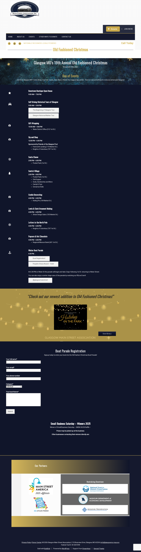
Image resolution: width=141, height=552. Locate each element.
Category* (9, 384)
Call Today (127, 43)
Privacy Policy (26, 542)
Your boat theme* (12, 392)
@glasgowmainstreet (40, 280)
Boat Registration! (39, 258)
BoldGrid (47, 548)
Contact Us (66, 37)
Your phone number (13, 376)
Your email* (10, 367)
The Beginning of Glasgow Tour (44, 110)
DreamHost (86, 548)
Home (10, 37)
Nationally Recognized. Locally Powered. (40, 43)
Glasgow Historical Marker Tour (43, 115)
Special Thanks (99, 548)
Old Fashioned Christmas (70, 49)
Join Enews (128, 29)
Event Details (107, 334)
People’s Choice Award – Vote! (43, 264)
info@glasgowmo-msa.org (110, 542)
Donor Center (36, 542)
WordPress (66, 548)
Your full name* (11, 359)
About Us (20, 37)
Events (32, 37)
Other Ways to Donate (48, 37)
